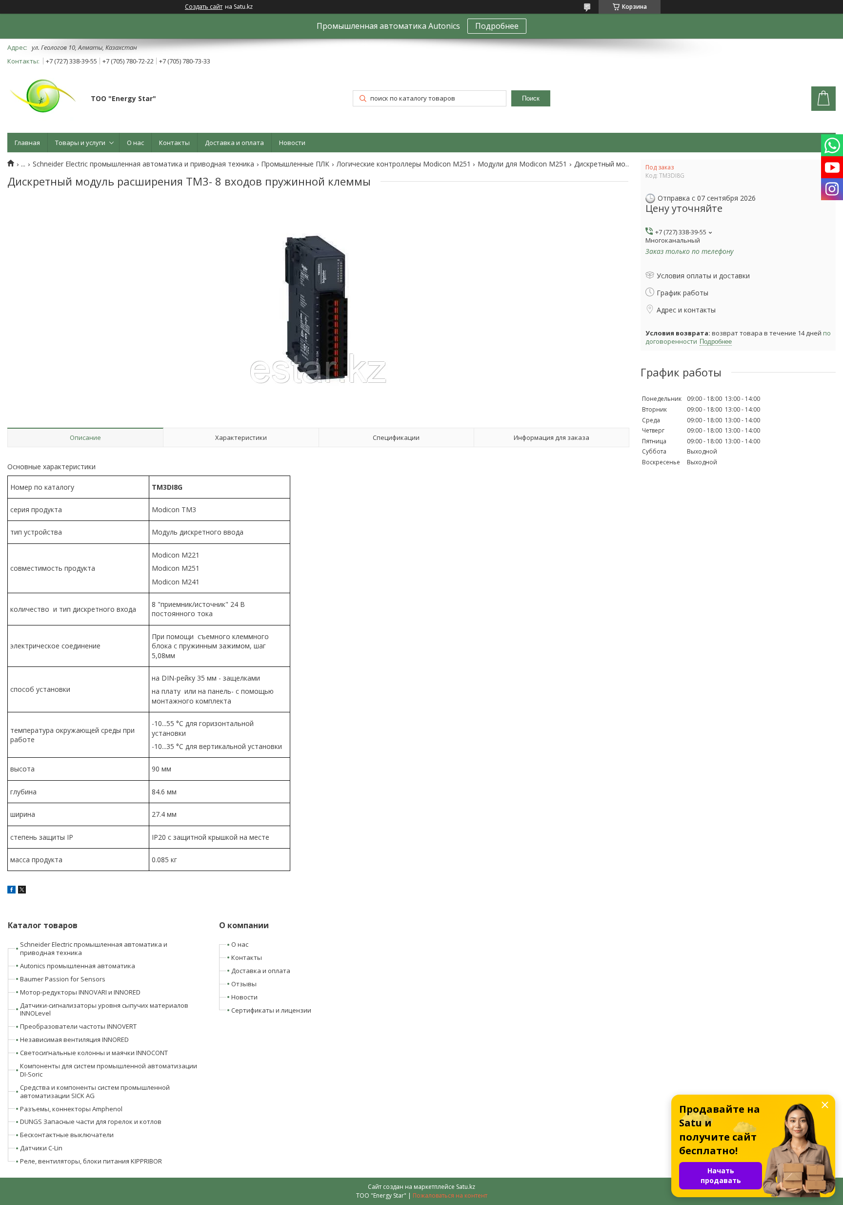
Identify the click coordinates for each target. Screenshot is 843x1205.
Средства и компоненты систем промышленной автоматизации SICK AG (95, 1091)
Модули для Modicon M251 (522, 164)
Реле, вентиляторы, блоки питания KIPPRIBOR (91, 1161)
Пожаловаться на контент (450, 1195)
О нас (135, 142)
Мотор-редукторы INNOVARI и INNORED (80, 992)
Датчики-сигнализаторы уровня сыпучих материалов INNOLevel (104, 1009)
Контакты (174, 142)
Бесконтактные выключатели (67, 1134)
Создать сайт (203, 6)
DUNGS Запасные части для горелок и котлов (90, 1121)
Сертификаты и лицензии (271, 1010)
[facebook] (11, 890)
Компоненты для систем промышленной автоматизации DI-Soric (108, 1070)
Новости (292, 142)
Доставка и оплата (234, 142)
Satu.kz (465, 1187)
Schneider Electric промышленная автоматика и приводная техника (143, 164)
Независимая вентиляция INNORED (74, 1039)
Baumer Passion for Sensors (62, 979)
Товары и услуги (80, 142)
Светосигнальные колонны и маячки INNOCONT (94, 1052)
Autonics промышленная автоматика (77, 965)
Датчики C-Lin (41, 1147)
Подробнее (497, 26)
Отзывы (244, 983)
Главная (27, 142)
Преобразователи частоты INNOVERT (78, 1026)
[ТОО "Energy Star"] (44, 99)
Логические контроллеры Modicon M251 (404, 164)
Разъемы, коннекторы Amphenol (71, 1108)
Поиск (531, 98)
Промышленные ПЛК (295, 164)
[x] (22, 890)
